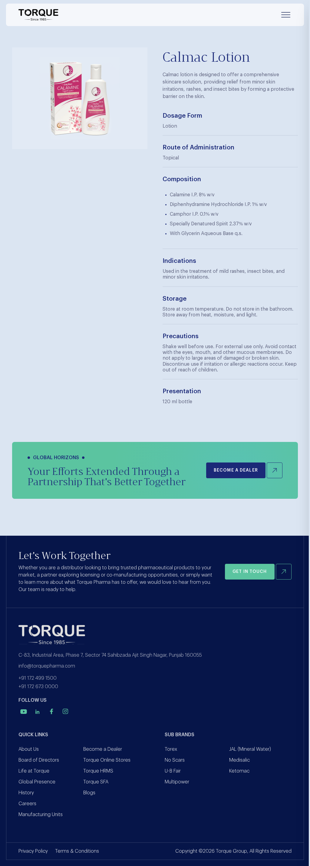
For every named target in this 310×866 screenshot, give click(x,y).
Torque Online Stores (106, 760)
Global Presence (36, 781)
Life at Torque (33, 771)
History (26, 792)
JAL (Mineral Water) (250, 749)
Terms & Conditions (77, 851)
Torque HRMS (98, 771)
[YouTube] (23, 711)
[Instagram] (65, 711)
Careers (27, 803)
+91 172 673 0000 (38, 686)
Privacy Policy (33, 851)
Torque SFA (95, 781)
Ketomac (239, 771)
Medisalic (239, 760)
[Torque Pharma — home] (38, 15)
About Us (28, 749)
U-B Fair (173, 771)
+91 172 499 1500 (37, 678)
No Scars (175, 760)
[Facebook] (51, 711)
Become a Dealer (102, 749)
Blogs (89, 792)
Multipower (177, 781)
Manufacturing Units (40, 814)
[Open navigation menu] (286, 15)
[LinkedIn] (37, 711)
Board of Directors (38, 760)
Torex (171, 749)
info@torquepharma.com (46, 666)
